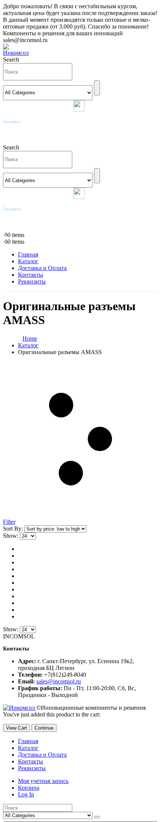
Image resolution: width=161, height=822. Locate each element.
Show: (11, 535)
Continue (44, 728)
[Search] (97, 87)
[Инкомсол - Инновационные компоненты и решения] (18, 53)
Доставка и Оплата (42, 268)
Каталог (28, 261)
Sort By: (13, 528)
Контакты (30, 274)
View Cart (16, 728)
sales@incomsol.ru (58, 681)
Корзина (28, 787)
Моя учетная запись (43, 781)
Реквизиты (32, 281)
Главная (28, 254)
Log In (26, 794)
